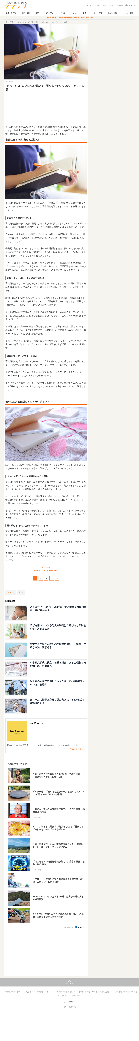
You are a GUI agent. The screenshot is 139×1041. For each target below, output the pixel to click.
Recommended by (69, 927)
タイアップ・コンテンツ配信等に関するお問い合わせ (68, 992)
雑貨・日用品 (11, 13)
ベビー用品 (49, 13)
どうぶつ (74, 13)
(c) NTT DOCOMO (69, 1007)
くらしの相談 (112, 13)
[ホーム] (6, 22)
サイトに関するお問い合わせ (31, 992)
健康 (37, 13)
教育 (84, 13)
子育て (12, 22)
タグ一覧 (77, 995)
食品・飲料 (26, 13)
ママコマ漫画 (128, 13)
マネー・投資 (97, 13)
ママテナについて (9, 992)
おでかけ (62, 13)
